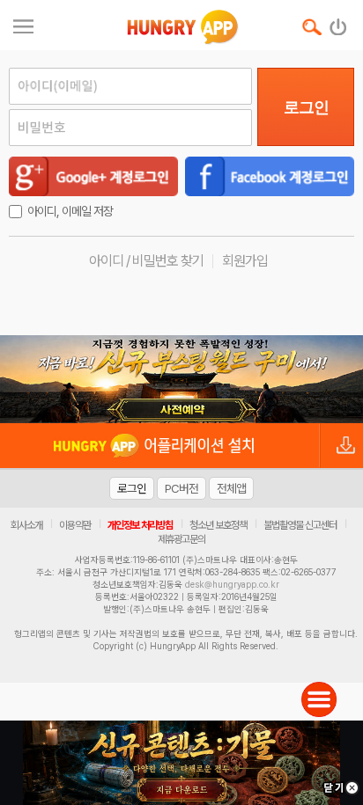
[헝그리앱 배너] (181, 379)
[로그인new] (339, 23)
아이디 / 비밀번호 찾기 (146, 260)
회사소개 (26, 525)
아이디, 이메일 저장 (70, 211)
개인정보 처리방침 (140, 525)
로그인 (306, 107)
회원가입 (245, 260)
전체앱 (231, 488)
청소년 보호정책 (218, 525)
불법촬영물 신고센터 (300, 525)
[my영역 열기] (23, 24)
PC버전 (181, 488)
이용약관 (75, 525)
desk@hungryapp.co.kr (232, 584)
